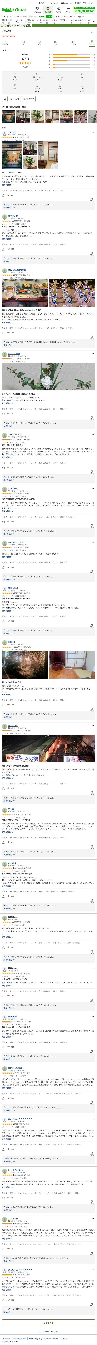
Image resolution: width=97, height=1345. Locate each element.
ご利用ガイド (42, 3)
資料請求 (64, 1339)
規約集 (55, 1339)
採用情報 (47, 1339)
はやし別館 (6, 30)
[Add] (92, 31)
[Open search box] (5, 99)
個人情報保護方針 (19, 1339)
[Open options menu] (93, 132)
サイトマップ (53, 3)
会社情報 (6, 1339)
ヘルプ (32, 3)
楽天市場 (78, 3)
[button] (8, 116)
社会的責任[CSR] (35, 1339)
